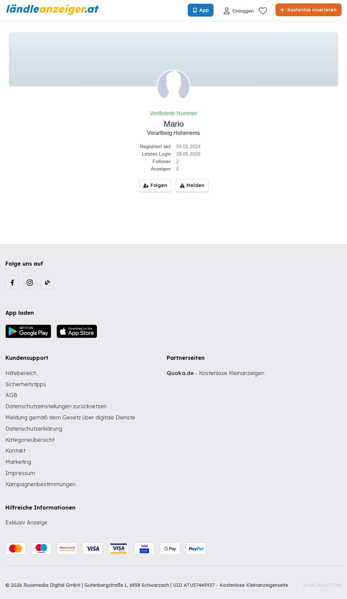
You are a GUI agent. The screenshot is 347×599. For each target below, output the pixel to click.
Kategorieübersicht (30, 439)
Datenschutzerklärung (33, 428)
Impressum (20, 473)
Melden (195, 185)
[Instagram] (29, 282)
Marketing (18, 461)
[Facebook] (12, 282)
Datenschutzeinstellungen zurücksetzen (56, 406)
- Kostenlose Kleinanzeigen (215, 373)
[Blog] (47, 282)
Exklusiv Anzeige (26, 522)
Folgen (158, 185)
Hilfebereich (21, 373)
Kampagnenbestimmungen (40, 484)
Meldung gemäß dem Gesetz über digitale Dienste (70, 417)
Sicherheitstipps (25, 384)
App (204, 10)
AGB (11, 395)
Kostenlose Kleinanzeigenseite (254, 585)
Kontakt (15, 450)
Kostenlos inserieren (311, 10)
